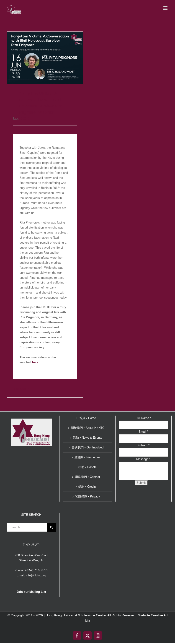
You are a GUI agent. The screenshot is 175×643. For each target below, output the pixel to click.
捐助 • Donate (87, 467)
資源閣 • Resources (87, 457)
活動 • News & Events (87, 437)
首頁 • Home (87, 418)
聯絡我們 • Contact (87, 477)
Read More (20, 388)
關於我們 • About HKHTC (87, 428)
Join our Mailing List (31, 592)
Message (143, 459)
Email (143, 431)
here (35, 362)
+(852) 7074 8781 (36, 570)
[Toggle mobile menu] (165, 8)
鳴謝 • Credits (87, 486)
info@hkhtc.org (36, 575)
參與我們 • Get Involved (87, 447)
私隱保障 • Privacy (87, 496)
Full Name (143, 418)
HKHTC (25, 118)
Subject (143, 445)
